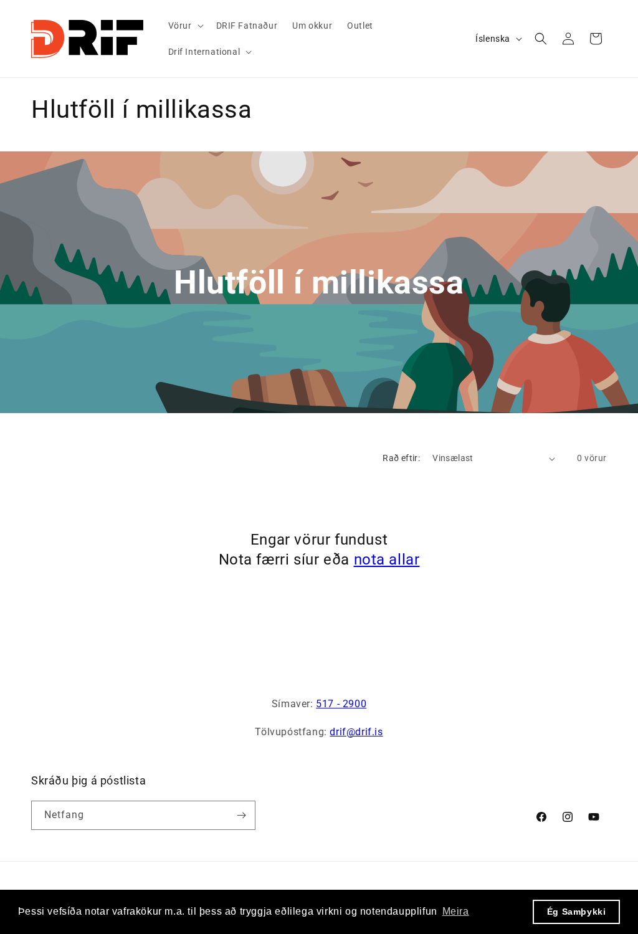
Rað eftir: (401, 458)
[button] (185, 25)
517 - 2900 (341, 704)
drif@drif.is (356, 732)
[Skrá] (241, 815)
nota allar (387, 559)
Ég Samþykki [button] (576, 912)
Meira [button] (455, 911)
